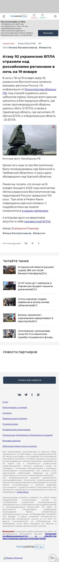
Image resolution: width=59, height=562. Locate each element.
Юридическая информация (16, 429)
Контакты (7, 413)
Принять (48, 33)
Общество (9, 44)
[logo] (29, 547)
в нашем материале (35, 210)
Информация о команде (15, 407)
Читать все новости (29, 380)
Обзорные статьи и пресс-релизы (20, 446)
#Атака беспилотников (22, 47)
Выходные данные (12, 440)
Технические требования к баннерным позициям (28, 435)
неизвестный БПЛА (37, 221)
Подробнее (23, 492)
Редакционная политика (15, 418)
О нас (5, 402)
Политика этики (10, 424)
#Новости (45, 47)
